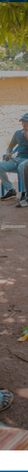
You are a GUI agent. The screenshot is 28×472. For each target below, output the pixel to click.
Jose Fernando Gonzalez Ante (7, 222)
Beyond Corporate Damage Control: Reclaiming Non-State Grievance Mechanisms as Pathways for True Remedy (13, 227)
